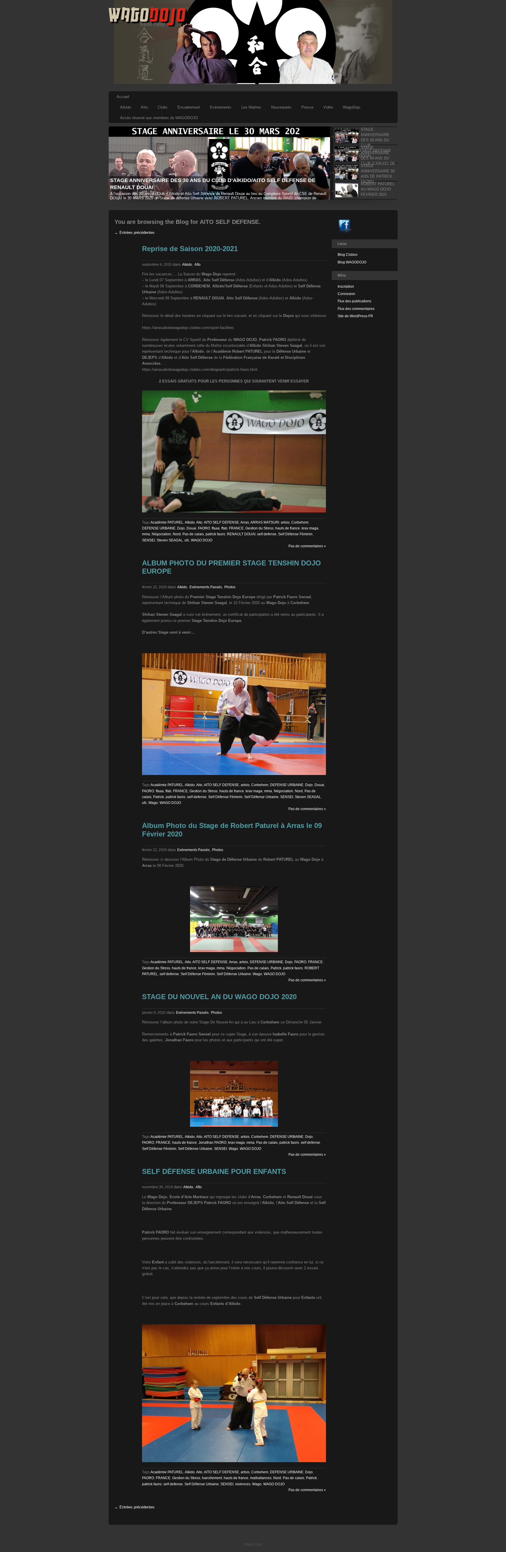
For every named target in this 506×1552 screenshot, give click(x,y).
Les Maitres (251, 107)
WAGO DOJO (201, 540)
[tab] (363, 136)
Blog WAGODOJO (352, 262)
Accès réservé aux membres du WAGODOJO (159, 118)
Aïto (144, 107)
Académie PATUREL (167, 522)
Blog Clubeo (348, 255)
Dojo (181, 528)
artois (285, 522)
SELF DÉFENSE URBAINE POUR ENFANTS (214, 1171)
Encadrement (188, 107)
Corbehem (299, 522)
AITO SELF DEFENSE (221, 522)
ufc (186, 540)
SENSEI (148, 540)
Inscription (346, 286)
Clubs (162, 107)
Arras (244, 522)
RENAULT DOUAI (241, 534)
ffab (224, 528)
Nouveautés (281, 107)
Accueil (123, 97)
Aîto (197, 265)
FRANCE (236, 528)
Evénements (220, 107)
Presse (307, 107)
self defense (266, 534)
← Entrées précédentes (134, 232)
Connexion (346, 294)
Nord (177, 534)
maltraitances (260, 1478)
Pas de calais (193, 534)
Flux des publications (354, 301)
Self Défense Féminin (295, 534)
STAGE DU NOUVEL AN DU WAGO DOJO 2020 (219, 997)
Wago (153, 803)
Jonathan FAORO (212, 1143)
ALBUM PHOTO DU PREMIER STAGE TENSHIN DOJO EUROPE (231, 567)
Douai (191, 528)
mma (146, 534)
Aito (199, 522)
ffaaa (216, 528)
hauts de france (287, 528)
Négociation (161, 534)
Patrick (158, 797)
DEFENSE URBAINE (158, 528)
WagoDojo (351, 107)
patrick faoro (215, 534)
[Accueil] (148, 25)
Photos (229, 587)
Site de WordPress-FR (355, 316)
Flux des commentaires (356, 309)
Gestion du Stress (259, 528)
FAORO (204, 528)
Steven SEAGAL (170, 540)
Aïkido (125, 107)
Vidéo (328, 107)
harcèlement (212, 1478)
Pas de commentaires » (307, 546)
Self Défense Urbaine (261, 797)
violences (242, 1484)
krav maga (310, 528)
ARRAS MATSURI (264, 522)
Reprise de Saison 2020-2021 (190, 249)
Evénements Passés (205, 587)
